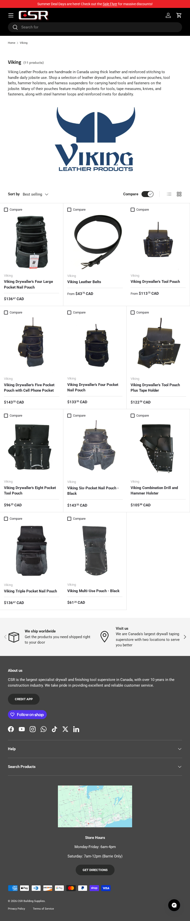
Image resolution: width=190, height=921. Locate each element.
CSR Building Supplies (31, 901)
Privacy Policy (16, 908)
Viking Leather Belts (84, 282)
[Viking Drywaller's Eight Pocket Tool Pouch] (31, 447)
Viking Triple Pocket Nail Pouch (30, 591)
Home (11, 43)
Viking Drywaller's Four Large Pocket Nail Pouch (28, 284)
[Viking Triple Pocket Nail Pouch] (31, 551)
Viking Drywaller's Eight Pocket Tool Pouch (30, 491)
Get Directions (95, 870)
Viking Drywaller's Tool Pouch (155, 281)
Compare (130, 194)
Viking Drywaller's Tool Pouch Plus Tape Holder (155, 388)
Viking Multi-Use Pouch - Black (93, 591)
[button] (179, 15)
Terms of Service (43, 908)
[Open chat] (174, 905)
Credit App (24, 699)
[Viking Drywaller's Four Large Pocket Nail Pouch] (31, 241)
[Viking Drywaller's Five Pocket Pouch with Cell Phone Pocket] (31, 344)
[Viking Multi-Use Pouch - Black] (94, 550)
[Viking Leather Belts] (95, 242)
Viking (23, 43)
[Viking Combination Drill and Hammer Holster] (158, 447)
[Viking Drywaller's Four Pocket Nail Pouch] (94, 344)
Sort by (14, 194)
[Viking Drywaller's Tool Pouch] (158, 241)
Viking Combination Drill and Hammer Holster (154, 491)
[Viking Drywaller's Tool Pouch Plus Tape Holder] (158, 344)
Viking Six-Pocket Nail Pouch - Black (93, 491)
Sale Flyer (110, 4)
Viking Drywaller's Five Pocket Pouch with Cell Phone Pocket (29, 388)
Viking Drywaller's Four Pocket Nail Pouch (92, 387)
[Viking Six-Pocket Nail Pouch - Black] (95, 447)
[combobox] (95, 27)
